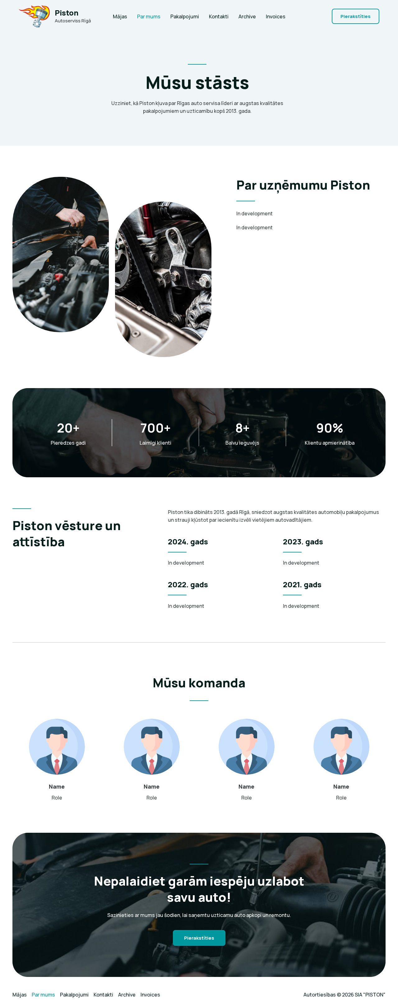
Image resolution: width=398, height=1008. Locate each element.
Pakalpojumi (184, 16)
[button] (355, 16)
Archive (247, 16)
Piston (66, 12)
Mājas (120, 16)
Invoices (275, 16)
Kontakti (219, 16)
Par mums (148, 16)
